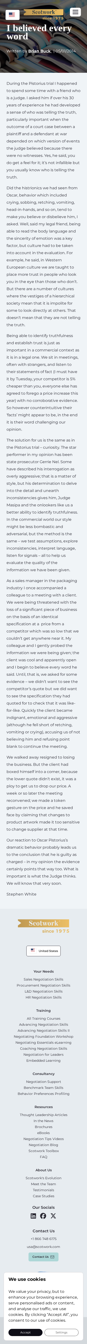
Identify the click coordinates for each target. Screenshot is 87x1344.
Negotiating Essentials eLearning (43, 1042)
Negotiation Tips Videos (43, 1139)
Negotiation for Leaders (43, 1054)
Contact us (40, 1256)
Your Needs (44, 971)
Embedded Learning (43, 1060)
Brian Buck (40, 51)
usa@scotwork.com (43, 1247)
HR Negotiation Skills (44, 997)
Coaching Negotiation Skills (43, 1048)
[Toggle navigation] (75, 12)
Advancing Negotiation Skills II (44, 1030)
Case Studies (43, 1196)
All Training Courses (43, 1018)
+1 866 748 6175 (44, 1239)
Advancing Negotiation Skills (43, 1024)
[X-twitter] (53, 1216)
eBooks (43, 1133)
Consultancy (44, 1074)
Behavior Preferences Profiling (44, 1094)
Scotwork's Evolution (43, 1178)
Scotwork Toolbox (44, 1151)
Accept (25, 1332)
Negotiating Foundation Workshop (43, 1036)
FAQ (43, 1157)
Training (43, 1010)
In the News (43, 1121)
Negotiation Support (43, 1082)
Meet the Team (43, 1184)
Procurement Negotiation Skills (43, 985)
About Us (44, 1170)
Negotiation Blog (43, 1145)
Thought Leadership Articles (43, 1115)
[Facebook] (43, 1216)
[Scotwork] (43, 925)
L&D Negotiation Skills (44, 991)
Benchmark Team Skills (43, 1088)
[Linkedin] (33, 1216)
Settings (61, 1332)
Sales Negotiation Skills (43, 979)
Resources (44, 1107)
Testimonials (43, 1190)
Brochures (43, 1127)
